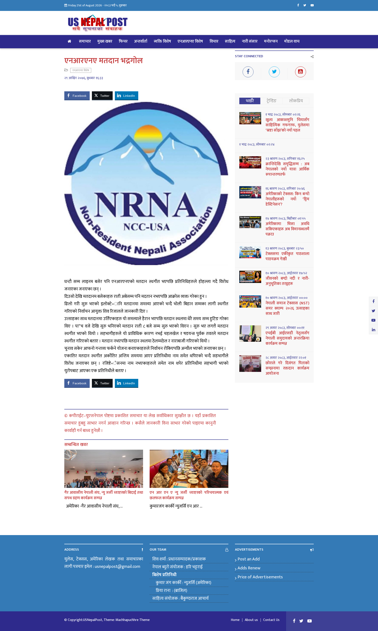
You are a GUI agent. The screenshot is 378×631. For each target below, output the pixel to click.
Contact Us (271, 620)
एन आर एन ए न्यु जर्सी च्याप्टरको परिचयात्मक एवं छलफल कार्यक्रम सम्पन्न (189, 495)
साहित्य (230, 41)
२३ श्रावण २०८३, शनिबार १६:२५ (285, 158)
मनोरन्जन (271, 41)
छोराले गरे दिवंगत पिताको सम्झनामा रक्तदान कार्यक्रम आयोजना (287, 368)
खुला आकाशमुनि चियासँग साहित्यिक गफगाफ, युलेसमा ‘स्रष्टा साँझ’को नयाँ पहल (287, 125)
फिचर (123, 41)
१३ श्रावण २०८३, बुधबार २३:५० (285, 248)
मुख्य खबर (104, 41)
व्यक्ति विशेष (162, 41)
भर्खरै (250, 101)
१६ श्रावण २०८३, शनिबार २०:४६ (285, 188)
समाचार (85, 41)
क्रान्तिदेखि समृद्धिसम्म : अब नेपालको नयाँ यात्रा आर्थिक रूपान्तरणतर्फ (287, 169)
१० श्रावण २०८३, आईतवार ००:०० (287, 298)
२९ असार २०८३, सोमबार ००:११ (285, 328)
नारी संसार (249, 41)
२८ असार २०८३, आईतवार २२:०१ (286, 358)
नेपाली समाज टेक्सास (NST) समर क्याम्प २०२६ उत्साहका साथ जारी (287, 308)
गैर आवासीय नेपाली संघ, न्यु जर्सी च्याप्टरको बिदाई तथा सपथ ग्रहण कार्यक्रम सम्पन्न (103, 495)
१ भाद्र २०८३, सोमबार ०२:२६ (283, 114)
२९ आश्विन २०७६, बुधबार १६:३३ (83, 78)
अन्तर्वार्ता (140, 41)
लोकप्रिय (296, 101)
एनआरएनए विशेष (190, 41)
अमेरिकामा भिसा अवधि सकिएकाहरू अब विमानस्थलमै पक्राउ (287, 229)
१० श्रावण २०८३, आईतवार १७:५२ (286, 273)
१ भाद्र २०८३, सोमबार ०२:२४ (257, 144)
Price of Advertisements (260, 577)
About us (251, 620)
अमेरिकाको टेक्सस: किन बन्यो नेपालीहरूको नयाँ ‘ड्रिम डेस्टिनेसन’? (287, 199)
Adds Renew (249, 568)
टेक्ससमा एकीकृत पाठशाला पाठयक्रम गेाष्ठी (287, 256)
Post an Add (249, 559)
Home (235, 620)
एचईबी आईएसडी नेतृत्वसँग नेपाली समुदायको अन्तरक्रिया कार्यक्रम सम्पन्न (287, 338)
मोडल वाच (291, 41)
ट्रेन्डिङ (271, 101)
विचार (214, 41)
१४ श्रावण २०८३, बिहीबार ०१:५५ (286, 218)
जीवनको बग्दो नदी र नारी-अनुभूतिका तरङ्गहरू (287, 281)
